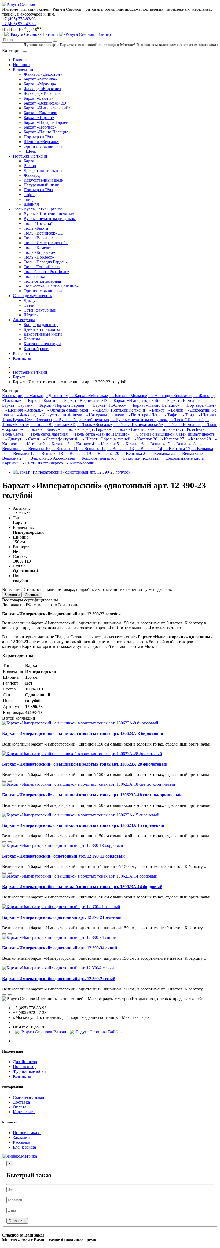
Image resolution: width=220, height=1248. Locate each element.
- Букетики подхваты (138, 458)
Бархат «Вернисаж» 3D (45, 103)
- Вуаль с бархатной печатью (81, 419)
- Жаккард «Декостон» (46, 395)
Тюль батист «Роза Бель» (46, 271)
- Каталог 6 (132, 443)
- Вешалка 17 (21, 453)
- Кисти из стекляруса (41, 463)
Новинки (21, 64)
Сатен (29, 305)
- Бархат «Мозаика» (88, 395)
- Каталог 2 (33, 443)
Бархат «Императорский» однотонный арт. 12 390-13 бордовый (63, 856)
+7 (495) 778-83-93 (19, 19)
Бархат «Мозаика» (40, 79)
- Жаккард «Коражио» (170, 395)
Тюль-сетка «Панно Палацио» (51, 286)
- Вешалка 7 (157, 443)
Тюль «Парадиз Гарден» (46, 262)
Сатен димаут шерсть (32, 295)
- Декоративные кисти (182, 458)
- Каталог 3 (57, 443)
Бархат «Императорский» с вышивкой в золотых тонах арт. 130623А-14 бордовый (82, 886)
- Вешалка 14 (148, 448)
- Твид (186, 415)
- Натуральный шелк (103, 415)
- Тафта (170, 415)
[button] (85, 34)
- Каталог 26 (144, 439)
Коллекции (23, 69)
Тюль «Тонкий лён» (42, 266)
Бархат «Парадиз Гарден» (47, 122)
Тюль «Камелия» (39, 247)
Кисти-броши (36, 348)
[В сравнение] (4, 750)
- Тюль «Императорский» (138, 424)
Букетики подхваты (42, 329)
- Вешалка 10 (36, 448)
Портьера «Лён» (38, 137)
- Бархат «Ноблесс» (106, 405)
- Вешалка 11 (64, 448)
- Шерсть (89, 439)
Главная (20, 59)
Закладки (12, 595)
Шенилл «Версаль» (41, 141)
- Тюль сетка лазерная (46, 434)
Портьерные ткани (30, 156)
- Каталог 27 (171, 439)
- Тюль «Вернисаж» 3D (53, 424)
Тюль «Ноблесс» (39, 257)
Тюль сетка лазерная (42, 281)
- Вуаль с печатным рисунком (139, 419)
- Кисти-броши (79, 463)
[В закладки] (10, 750)
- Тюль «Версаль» (94, 424)
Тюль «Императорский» (46, 242)
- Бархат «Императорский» (134, 400)
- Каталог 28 (198, 439)
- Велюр (174, 410)
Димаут (30, 300)
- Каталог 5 (107, 443)
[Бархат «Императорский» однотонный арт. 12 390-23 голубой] (72, 472)
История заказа (27, 1132)
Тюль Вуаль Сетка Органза (38, 209)
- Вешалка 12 (92, 448)
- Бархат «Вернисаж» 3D (82, 400)
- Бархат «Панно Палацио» (153, 405)
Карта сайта (24, 1111)
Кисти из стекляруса (42, 343)
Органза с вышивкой (43, 146)
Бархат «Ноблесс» (40, 127)
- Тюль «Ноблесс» (42, 429)
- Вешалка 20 (105, 453)
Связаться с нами (28, 1097)
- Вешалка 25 (38, 458)
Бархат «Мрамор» (40, 84)
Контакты (22, 358)
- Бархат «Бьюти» (39, 400)
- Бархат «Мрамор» (128, 395)
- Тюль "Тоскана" (186, 419)
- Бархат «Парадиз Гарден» (60, 405)
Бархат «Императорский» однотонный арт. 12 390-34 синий (59, 948)
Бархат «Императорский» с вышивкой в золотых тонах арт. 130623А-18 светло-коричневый (92, 795)
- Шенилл (205, 415)
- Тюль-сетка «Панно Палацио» (99, 434)
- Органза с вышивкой (66, 410)
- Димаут (11, 439)
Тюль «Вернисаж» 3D (44, 233)
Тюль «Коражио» (39, 252)
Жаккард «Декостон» (43, 74)
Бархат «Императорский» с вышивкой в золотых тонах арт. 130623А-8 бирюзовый (82, 733)
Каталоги (21, 353)
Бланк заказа (24, 1147)
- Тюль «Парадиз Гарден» (86, 429)
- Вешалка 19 (77, 453)
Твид (28, 199)
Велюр (30, 165)
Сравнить (32, 595)
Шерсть (31, 315)
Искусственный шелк (43, 180)
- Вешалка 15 (176, 448)
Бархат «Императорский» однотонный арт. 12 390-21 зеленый (62, 917)
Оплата (19, 1107)
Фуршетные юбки (29, 1071)
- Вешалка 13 (120, 448)
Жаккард (32, 175)
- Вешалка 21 (133, 453)
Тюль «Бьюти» (37, 228)
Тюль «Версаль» (38, 238)
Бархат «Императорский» (47, 108)
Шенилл (31, 204)
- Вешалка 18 (49, 453)
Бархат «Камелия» (40, 112)
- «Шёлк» (99, 410)
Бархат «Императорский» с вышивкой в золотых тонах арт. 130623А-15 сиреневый (83, 825)
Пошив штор (24, 1066)
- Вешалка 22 (161, 453)
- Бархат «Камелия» (181, 400)
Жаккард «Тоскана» (42, 93)
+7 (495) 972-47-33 (19, 23)
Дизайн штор (25, 1061)
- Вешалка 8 (183, 443)
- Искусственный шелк (59, 415)
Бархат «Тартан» (39, 117)
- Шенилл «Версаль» (22, 410)
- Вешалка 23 (190, 453)
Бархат (30, 161)
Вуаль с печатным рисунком (50, 218)
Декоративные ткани (43, 170)
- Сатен (31, 439)
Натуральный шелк (41, 185)
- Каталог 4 (82, 443)
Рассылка (21, 1142)
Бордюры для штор (41, 324)
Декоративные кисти (43, 334)
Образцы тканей (115, 439)
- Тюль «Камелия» (182, 424)
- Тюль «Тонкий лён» (133, 429)
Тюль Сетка (34, 276)
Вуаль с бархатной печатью (49, 214)
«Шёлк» (31, 151)
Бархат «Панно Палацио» (47, 132)
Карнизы (32, 339)
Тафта (29, 194)
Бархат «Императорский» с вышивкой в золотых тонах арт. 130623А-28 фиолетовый (84, 764)
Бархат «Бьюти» (38, 98)
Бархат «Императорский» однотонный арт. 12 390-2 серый (58, 978)
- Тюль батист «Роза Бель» (180, 429)
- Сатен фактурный (59, 439)
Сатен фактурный (40, 310)
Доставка (21, 1102)
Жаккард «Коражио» (42, 88)
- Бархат (155, 410)
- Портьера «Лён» (198, 405)
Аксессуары (24, 319)
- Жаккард (25, 415)
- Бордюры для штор (96, 458)
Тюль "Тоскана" (38, 223)
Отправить (17, 1221)
